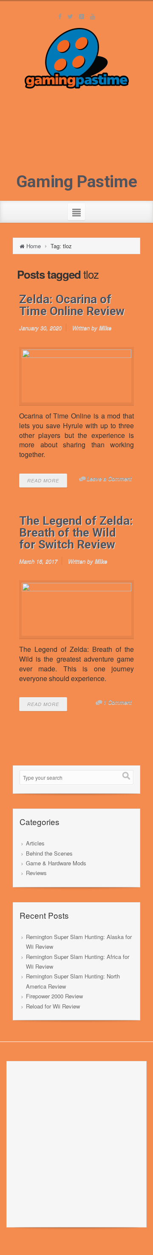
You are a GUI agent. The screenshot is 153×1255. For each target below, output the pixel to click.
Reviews (36, 873)
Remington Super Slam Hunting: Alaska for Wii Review (79, 941)
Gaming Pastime (76, 182)
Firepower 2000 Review (54, 996)
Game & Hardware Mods (56, 863)
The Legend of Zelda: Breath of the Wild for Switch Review (76, 532)
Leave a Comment (109, 478)
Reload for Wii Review (53, 1006)
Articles (35, 843)
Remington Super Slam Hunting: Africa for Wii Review (77, 961)
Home (33, 246)
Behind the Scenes (49, 853)
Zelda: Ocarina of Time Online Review (72, 305)
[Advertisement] (76, 133)
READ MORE (43, 480)
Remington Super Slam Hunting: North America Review (73, 981)
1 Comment (117, 702)
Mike (105, 328)
